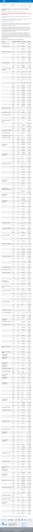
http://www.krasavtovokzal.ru (8, 21)
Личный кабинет (28, 1)
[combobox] (18, 5)
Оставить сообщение (24, 525)
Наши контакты (23, 526)
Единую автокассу (5, 14)
